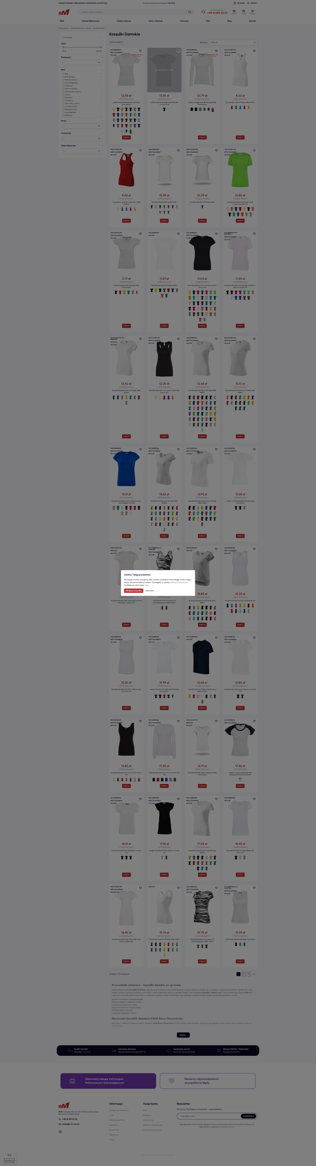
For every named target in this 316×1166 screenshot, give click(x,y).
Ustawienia (149, 591)
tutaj (147, 585)
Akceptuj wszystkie (133, 591)
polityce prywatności (179, 582)
